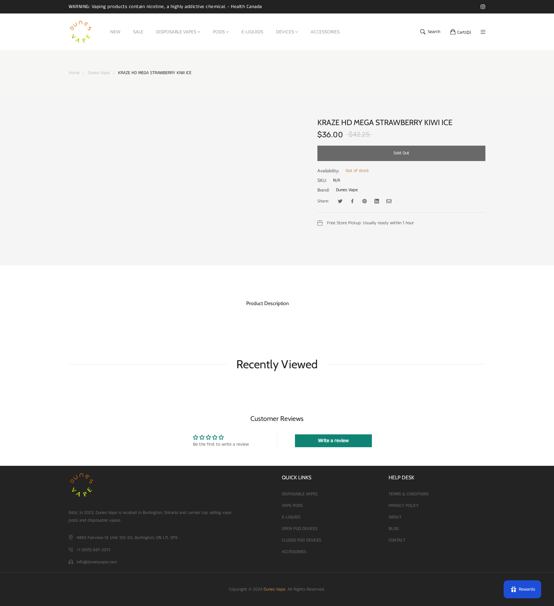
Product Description (267, 303)
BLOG (394, 528)
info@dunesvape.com (97, 562)
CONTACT (397, 540)
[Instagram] (482, 6)
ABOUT (395, 517)
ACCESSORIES (294, 552)
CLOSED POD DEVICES (301, 540)
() (464, 32)
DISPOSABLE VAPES (300, 494)
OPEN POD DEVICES (299, 528)
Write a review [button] (333, 440)
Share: (323, 201)
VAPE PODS (292, 505)
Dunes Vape (347, 190)
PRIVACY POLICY (404, 505)
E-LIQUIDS (291, 517)
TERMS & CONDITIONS (409, 494)
